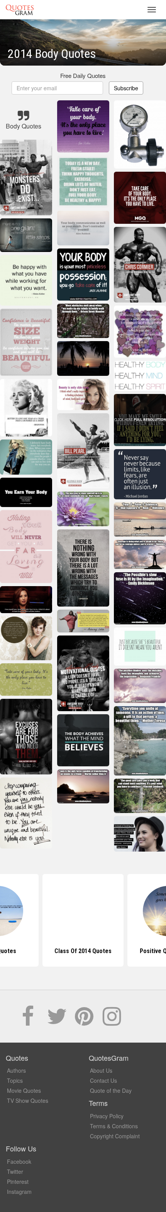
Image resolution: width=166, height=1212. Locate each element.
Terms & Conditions (114, 1126)
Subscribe (126, 88)
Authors (16, 1070)
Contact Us (103, 1080)
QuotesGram (20, 9)
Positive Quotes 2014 (83, 951)
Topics (15, 1080)
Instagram (19, 1191)
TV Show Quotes (27, 1100)
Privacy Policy (107, 1116)
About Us (101, 1070)
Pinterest (18, 1181)
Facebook (19, 1161)
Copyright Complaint (115, 1136)
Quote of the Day (111, 1090)
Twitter (15, 1171)
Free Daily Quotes (83, 75)
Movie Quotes (24, 1090)
